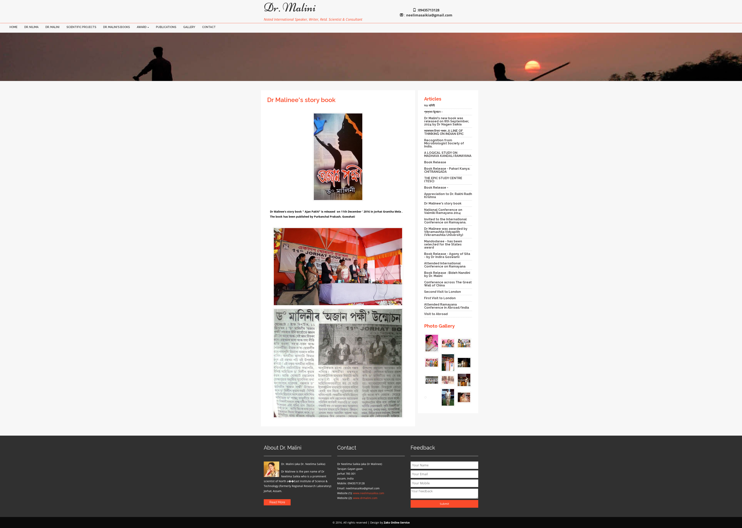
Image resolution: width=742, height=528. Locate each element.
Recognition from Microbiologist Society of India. (444, 143)
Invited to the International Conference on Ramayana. (445, 220)
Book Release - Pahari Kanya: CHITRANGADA (447, 170)
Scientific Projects (81, 27)
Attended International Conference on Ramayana (444, 264)
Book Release (435, 162)
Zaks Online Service (397, 522)
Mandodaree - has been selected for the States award (443, 244)
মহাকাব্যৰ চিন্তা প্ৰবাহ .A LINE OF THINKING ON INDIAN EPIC (444, 132)
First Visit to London (440, 298)
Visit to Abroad (436, 314)
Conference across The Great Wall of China (448, 283)
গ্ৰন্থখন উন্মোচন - (433, 112)
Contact (209, 27)
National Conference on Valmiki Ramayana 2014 (443, 211)
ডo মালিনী (429, 105)
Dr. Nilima (31, 27)
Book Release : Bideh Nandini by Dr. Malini (447, 274)
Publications (166, 27)
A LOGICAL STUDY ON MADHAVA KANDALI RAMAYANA (447, 154)
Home (13, 27)
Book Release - (436, 187)
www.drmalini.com (365, 498)
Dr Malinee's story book (442, 203)
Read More (277, 502)
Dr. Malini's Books (116, 27)
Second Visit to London (442, 292)
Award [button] (142, 27)
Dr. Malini (52, 27)
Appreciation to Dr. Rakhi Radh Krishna (448, 195)
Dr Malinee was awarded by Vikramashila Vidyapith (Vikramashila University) (445, 232)
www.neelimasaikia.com (368, 493)
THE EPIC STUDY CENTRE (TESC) (443, 179)
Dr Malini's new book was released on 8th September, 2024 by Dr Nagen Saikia (446, 121)
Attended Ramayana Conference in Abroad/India (446, 306)
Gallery (189, 27)
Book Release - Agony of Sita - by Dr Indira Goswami (447, 255)
